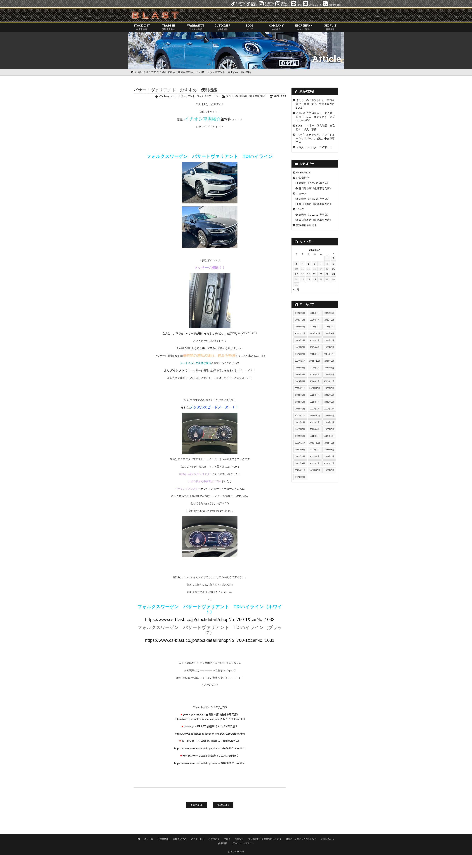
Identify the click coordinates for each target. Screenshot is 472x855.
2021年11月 (300, 443)
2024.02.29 (280, 96)
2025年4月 (315, 347)
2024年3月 (329, 374)
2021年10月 (314, 443)
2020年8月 (300, 477)
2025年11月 (300, 333)
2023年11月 (300, 388)
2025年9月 (329, 333)
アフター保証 (197, 839)
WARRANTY (195, 27)
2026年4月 (315, 320)
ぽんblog (164, 96)
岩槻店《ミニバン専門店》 (314, 183)
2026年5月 (300, 320)
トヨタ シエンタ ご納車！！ (314, 147)
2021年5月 (300, 456)
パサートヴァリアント (183, 96)
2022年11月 (300, 415)
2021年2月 (300, 463)
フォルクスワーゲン (208, 96)
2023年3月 (329, 402)
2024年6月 (329, 368)
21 (321, 274)
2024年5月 (300, 374)
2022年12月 (329, 409)
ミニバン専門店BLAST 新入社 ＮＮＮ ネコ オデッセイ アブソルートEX (315, 116)
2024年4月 (315, 374)
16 (333, 268)
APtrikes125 (303, 172)
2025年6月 (329, 340)
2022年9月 (329, 415)
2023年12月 (329, 381)
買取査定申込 (179, 839)
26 (308, 279)
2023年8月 (300, 395)
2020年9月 (329, 470)
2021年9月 (329, 443)
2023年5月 (300, 402)
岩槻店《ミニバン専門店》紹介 (301, 839)
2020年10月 (314, 470)
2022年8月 (300, 422)
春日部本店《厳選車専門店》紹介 (264, 839)
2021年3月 (329, 456)
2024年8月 (300, 368)
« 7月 (296, 289)
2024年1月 (315, 381)
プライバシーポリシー (243, 843)
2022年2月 (300, 436)
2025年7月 (315, 340)
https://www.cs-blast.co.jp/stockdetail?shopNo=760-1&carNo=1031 (209, 640)
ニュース (301, 193)
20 (314, 274)
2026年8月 (300, 313)
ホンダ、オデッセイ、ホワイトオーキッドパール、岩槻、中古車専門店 (315, 138)
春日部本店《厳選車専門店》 (179, 72)
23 (333, 274)
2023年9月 (329, 388)
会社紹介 (239, 839)
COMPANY (276, 27)
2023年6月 (329, 395)
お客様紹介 (302, 177)
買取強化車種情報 (306, 225)
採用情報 (222, 843)
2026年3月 (329, 320)
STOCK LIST (141, 27)
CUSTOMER (222, 27)
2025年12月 (329, 327)
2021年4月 (315, 456)
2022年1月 (315, 436)
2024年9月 (329, 361)
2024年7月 (315, 368)
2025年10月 (314, 333)
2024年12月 (329, 354)
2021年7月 (315, 449)
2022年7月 (315, 422)
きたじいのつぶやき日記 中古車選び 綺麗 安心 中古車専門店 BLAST (316, 104)
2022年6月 (329, 422)
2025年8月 (300, 340)
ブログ (155, 72)
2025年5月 (300, 347)
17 (296, 274)
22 (327, 274)
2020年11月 (300, 470)
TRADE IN (168, 27)
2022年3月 (329, 429)
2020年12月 (329, 463)
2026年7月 (315, 313)
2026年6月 (329, 313)
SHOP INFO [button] (302, 27)
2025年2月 (300, 354)
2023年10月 (314, 388)
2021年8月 (300, 449)
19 (308, 274)
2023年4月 (315, 402)
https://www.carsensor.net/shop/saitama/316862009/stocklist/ (209, 763)
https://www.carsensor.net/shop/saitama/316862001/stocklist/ (209, 748)
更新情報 (143, 72)
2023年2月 (300, 409)
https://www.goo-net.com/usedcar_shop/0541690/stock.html (210, 733)
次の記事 (222, 804)
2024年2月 (300, 381)
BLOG (249, 27)
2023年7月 (315, 395)
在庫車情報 (163, 839)
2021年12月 (329, 436)
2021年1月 (315, 463)
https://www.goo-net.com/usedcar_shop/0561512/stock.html (210, 718)
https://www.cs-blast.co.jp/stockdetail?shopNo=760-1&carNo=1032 (209, 619)
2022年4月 (315, 429)
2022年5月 (300, 429)
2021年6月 (329, 449)
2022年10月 (314, 415)
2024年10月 (314, 361)
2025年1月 (315, 354)
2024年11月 (300, 361)
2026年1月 (315, 327)
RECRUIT (330, 27)
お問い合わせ (327, 839)
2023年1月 (315, 409)
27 (314, 279)
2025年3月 (329, 347)
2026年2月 (300, 327)
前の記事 (197, 804)
